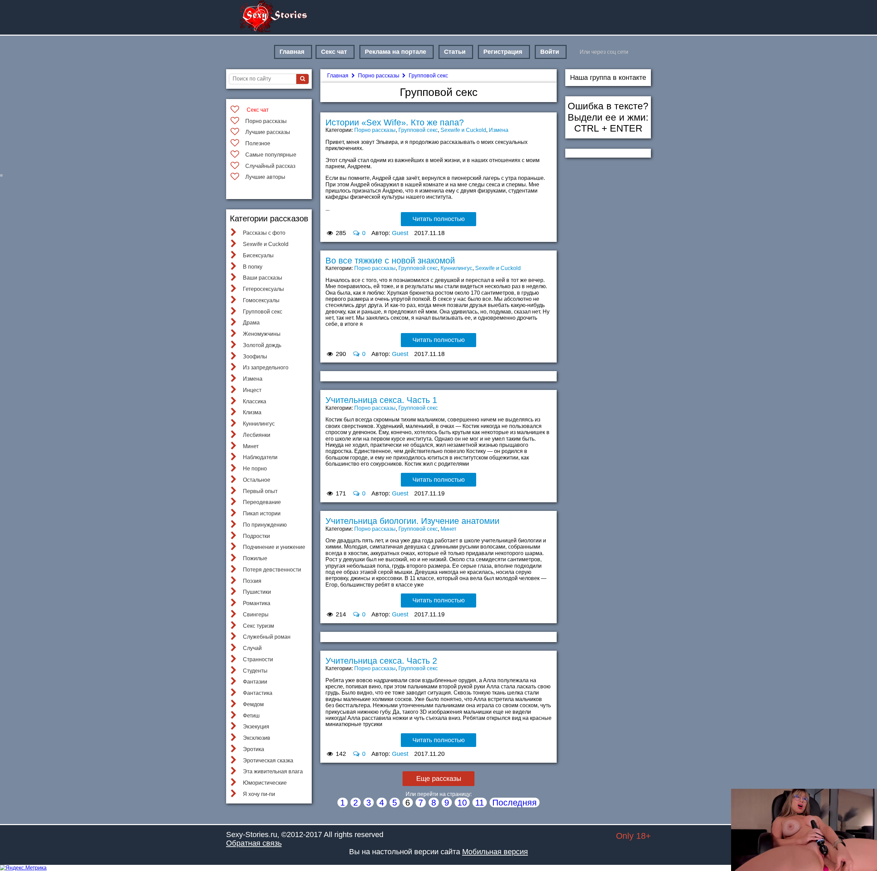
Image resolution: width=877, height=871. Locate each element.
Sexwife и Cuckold (265, 244)
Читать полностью (438, 219)
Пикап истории (262, 513)
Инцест (252, 390)
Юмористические (265, 783)
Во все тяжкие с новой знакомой (390, 260)
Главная (292, 51)
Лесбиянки (256, 435)
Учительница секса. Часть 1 (381, 400)
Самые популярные (270, 155)
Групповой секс (262, 312)
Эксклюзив (256, 738)
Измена (252, 379)
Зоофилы (255, 356)
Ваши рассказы (262, 278)
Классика (254, 401)
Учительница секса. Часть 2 (381, 660)
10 (462, 802)
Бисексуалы (258, 255)
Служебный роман (267, 637)
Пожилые (255, 558)
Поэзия (252, 581)
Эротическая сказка (268, 760)
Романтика (256, 603)
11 (479, 802)
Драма (251, 323)
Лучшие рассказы (267, 132)
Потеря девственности (272, 570)
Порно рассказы (266, 121)
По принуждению (265, 525)
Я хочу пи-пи (259, 794)
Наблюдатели (260, 457)
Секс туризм (258, 626)
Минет (251, 446)
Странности (258, 659)
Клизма (252, 412)
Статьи (455, 51)
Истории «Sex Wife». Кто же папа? (394, 122)
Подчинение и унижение (274, 547)
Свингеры (256, 614)
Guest (400, 233)
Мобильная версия (495, 851)
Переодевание (262, 502)
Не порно (255, 468)
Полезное (257, 143)
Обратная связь (254, 843)
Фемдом (253, 704)
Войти (549, 51)
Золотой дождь (262, 345)
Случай (252, 648)
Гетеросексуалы (263, 289)
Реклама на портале (395, 51)
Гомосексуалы (261, 300)
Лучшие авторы (265, 177)
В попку (252, 267)
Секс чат (334, 51)
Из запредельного (265, 367)
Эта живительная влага (273, 771)
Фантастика (257, 693)
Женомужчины (262, 334)
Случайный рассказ (270, 166)
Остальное (256, 480)
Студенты (255, 671)
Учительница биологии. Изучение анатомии (412, 521)
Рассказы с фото (264, 233)
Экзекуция (256, 726)
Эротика (253, 749)
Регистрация (502, 51)
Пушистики (257, 592)
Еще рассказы (438, 778)
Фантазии (255, 682)
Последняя (514, 802)
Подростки (256, 536)
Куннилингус (259, 424)
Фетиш (251, 716)
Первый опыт (260, 491)
